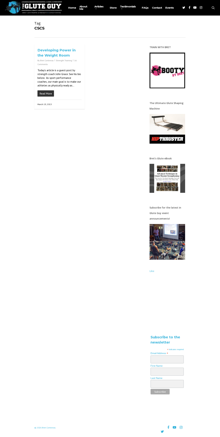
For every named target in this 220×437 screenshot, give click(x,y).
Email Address (159, 353)
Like (152, 271)
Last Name (156, 378)
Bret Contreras (47, 60)
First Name (157, 365)
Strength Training (64, 60)
